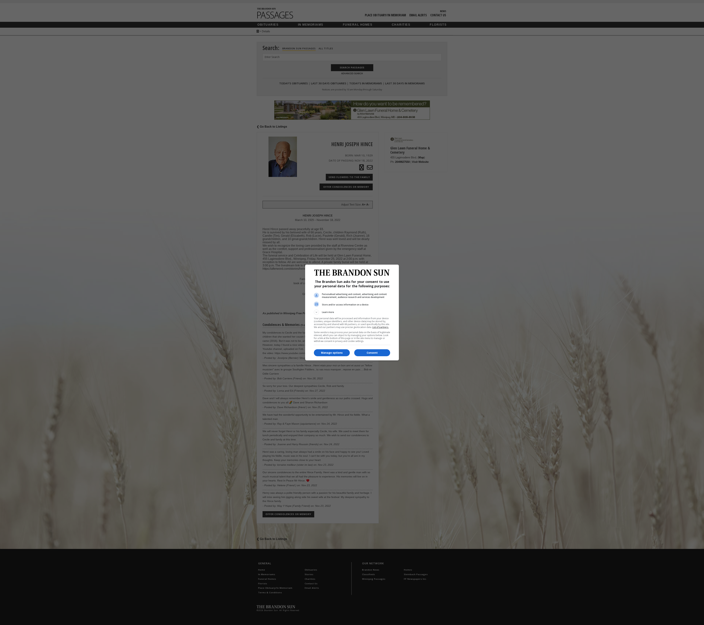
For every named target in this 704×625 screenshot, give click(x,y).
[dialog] (352, 312)
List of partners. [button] (380, 327)
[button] (352, 312)
